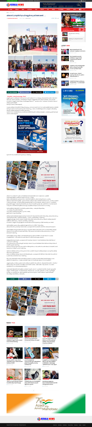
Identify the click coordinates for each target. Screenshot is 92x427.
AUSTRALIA (29, 9)
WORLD (53, 9)
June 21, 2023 (21, 18)
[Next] (34, 391)
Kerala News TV (37, 0)
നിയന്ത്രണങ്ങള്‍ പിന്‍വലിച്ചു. (68, 30)
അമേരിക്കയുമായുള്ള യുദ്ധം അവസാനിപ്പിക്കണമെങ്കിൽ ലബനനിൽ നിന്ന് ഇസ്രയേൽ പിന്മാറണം (49, 383)
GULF (36, 9)
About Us (55, 425)
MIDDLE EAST (12, 12)
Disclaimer (65, 425)
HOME (11, 9)
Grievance (76, 425)
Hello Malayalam (29, 0)
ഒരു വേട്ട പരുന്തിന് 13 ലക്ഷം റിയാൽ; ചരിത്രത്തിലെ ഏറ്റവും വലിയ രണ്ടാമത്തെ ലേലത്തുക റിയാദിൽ (15, 361)
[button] (9, 134)
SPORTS (68, 9)
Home (8, 12)
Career (80, 425)
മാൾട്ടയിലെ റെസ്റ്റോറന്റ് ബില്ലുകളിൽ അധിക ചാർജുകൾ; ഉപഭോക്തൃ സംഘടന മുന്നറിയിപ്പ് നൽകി (77, 67)
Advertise (60, 425)
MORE (74, 9)
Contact (84, 425)
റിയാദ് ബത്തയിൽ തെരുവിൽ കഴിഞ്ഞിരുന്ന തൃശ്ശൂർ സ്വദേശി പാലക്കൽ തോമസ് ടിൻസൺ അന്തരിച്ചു (14, 340)
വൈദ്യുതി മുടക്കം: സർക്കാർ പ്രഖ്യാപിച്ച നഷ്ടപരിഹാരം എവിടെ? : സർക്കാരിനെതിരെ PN (77, 75)
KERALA (17, 9)
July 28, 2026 (45, 386)
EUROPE (42, 9)
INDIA (23, 9)
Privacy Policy (70, 425)
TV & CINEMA (60, 9)
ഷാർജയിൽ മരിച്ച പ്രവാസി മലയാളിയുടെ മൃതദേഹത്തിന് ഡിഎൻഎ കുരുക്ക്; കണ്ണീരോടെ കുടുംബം (32, 383)
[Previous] (31, 391)
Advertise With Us (22, 0)
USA (48, 9)
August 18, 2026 (10, 364)
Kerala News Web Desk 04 (12, 18)
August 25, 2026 (10, 343)
